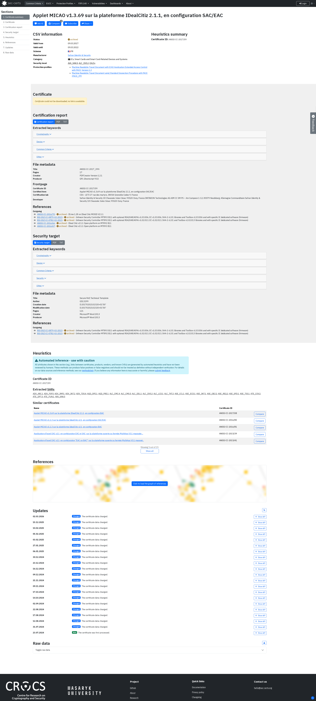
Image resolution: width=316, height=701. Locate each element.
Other (39, 157)
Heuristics (9, 37)
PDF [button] (58, 122)
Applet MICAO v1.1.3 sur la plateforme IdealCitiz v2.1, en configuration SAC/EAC (70, 420)
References (10, 42)
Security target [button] (43, 242)
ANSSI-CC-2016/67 (46, 226)
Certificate (10, 22)
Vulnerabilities (98, 3)
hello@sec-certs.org (263, 688)
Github (133, 688)
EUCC (49, 3)
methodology (88, 370)
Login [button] (303, 3)
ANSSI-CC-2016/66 (46, 223)
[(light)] (313, 3)
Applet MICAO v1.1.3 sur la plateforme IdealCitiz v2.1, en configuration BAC (68, 427)
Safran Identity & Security (79, 55)
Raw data (9, 52)
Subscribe (72, 23)
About (129, 3)
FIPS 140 (82, 3)
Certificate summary (14, 17)
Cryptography (43, 134)
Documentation (199, 687)
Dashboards (115, 3)
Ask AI (40, 23)
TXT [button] (65, 122)
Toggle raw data (42, 650)
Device (40, 141)
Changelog (197, 697)
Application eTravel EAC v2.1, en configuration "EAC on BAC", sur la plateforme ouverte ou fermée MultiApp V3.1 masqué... (89, 440)
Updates (9, 47)
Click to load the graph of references (149, 483)
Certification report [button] (44, 122)
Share (87, 23)
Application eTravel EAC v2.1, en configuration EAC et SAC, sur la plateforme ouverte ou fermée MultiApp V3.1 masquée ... (88, 433)
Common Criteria (33, 3)
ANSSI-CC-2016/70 (46, 214)
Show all (150, 451)
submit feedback (162, 370)
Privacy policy (198, 692)
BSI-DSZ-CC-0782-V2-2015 (49, 220)
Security (40, 278)
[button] (264, 510)
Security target (12, 32)
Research (134, 698)
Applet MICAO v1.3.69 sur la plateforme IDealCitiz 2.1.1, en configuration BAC (69, 413)
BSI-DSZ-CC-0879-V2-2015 (49, 217)
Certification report (13, 27)
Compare (56, 23)
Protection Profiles (65, 3)
